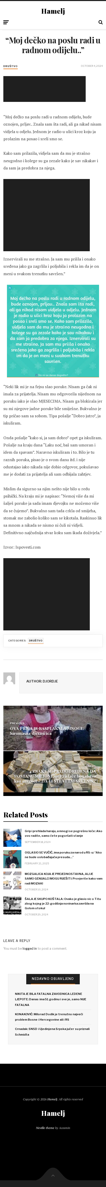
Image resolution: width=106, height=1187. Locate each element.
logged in (30, 948)
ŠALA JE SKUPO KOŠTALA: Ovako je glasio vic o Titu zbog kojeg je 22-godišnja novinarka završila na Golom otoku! (63, 903)
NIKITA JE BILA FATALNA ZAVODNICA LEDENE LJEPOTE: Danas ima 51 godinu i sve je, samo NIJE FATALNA (50, 999)
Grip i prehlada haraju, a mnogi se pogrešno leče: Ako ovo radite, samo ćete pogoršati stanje (63, 833)
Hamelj (53, 11)
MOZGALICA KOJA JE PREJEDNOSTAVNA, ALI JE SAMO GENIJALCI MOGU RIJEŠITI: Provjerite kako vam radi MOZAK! (63, 878)
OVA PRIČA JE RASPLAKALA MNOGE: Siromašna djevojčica (47, 730)
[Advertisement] (46, 89)
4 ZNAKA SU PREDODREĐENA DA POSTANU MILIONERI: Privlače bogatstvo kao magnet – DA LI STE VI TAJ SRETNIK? (55, 776)
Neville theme (45, 1128)
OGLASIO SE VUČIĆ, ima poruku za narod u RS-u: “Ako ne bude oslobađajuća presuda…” (63, 855)
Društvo (10, 66)
